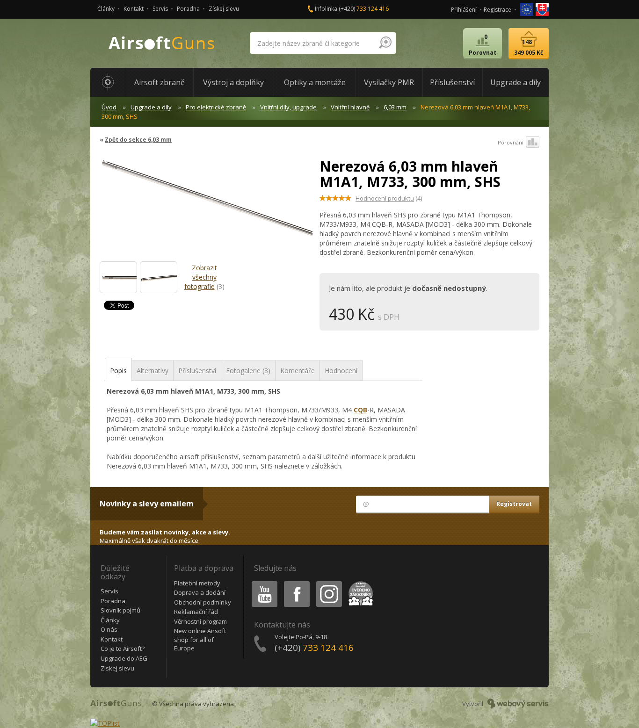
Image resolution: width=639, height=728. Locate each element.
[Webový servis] (518, 704)
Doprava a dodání (199, 592)
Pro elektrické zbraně (216, 107)
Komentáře (297, 370)
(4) (389, 198)
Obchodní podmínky (202, 602)
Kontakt (133, 9)
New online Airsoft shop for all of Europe (200, 639)
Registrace (497, 10)
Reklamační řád (196, 611)
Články (106, 9)
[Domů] (108, 82)
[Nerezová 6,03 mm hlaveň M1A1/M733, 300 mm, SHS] (118, 277)
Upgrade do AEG (124, 658)
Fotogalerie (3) (248, 370)
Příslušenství (197, 370)
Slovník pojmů (120, 610)
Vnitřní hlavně (350, 107)
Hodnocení (341, 370)
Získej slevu (224, 9)
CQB (360, 409)
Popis (118, 370)
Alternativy (152, 370)
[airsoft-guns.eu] (527, 9)
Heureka (359, 582)
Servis (160, 9)
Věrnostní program (200, 621)
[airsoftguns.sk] (542, 9)
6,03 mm (395, 107)
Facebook (296, 582)
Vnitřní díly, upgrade (288, 107)
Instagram (328, 582)
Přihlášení (464, 10)
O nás (109, 629)
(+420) (364, 9)
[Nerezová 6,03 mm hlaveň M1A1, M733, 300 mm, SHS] (206, 205)
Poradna (188, 9)
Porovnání (510, 142)
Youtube (262, 582)
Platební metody (197, 583)
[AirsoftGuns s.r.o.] (161, 43)
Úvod (109, 107)
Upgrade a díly (151, 107)
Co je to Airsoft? (123, 648)
